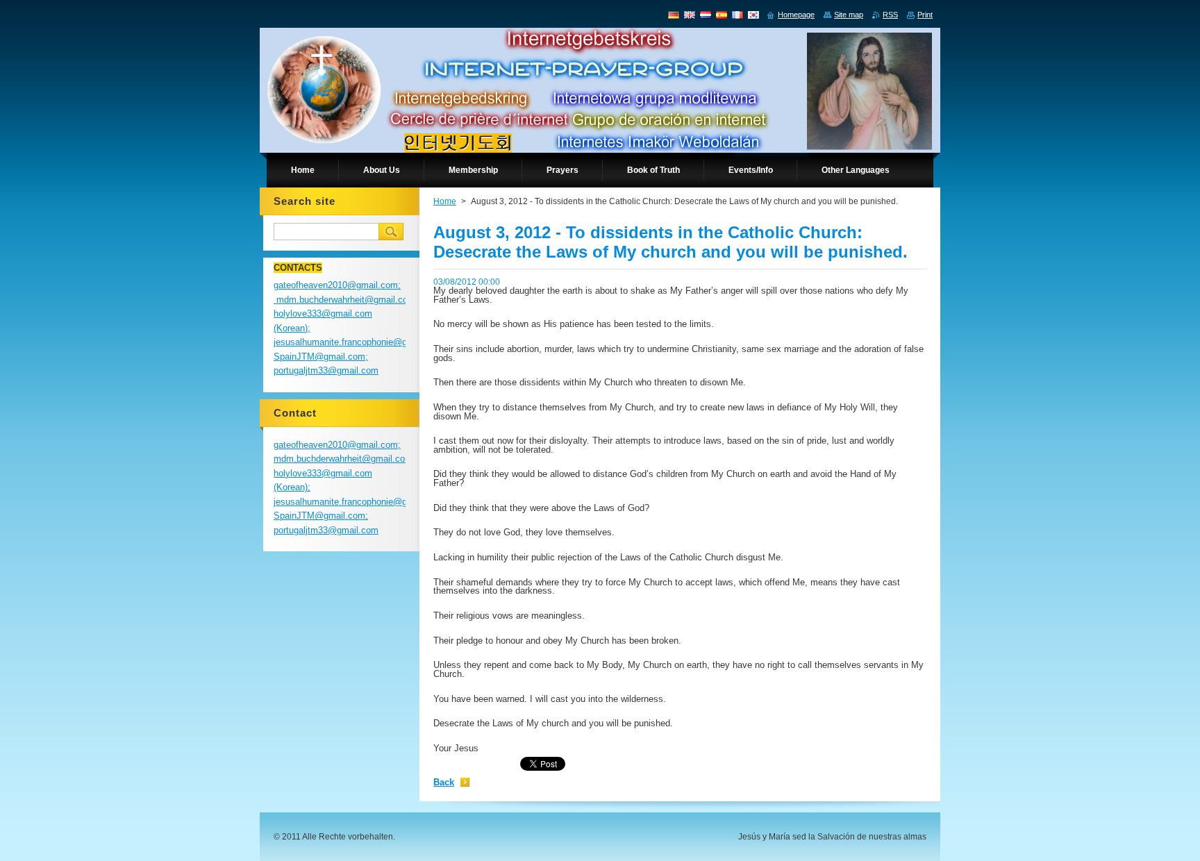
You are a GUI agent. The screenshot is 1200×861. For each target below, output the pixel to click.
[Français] (737, 14)
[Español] (721, 14)
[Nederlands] (705, 14)
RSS (890, 14)
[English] (689, 14)
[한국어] (753, 14)
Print (925, 14)
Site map (848, 14)
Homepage (796, 14)
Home (444, 201)
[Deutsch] (673, 14)
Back (443, 782)
